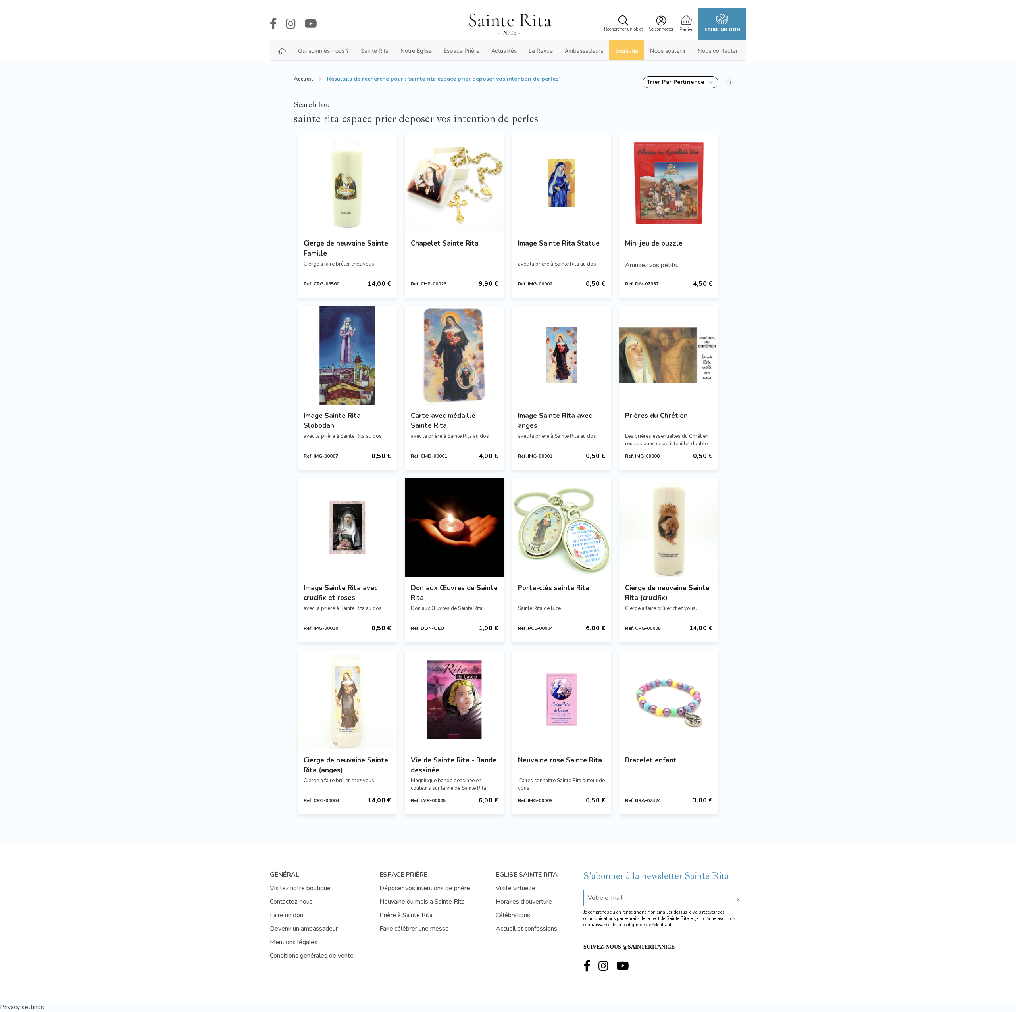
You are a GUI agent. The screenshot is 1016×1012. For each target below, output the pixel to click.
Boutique (626, 50)
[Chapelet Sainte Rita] (454, 183)
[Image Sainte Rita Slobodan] (347, 355)
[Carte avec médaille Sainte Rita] (454, 355)
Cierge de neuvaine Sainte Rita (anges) (346, 765)
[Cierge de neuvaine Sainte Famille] (347, 183)
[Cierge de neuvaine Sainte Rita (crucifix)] (668, 527)
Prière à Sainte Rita (406, 915)
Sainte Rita (375, 50)
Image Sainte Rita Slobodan (332, 420)
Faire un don (722, 29)
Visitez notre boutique (300, 888)
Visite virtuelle (515, 888)
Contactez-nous (291, 901)
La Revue (541, 50)
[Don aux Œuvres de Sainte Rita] (454, 527)
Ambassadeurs (584, 50)
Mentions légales (294, 942)
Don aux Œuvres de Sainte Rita (454, 592)
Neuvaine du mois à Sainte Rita (422, 901)
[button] (680, 82)
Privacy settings (22, 1007)
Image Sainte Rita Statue (559, 243)
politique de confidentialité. (648, 925)
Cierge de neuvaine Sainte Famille (346, 248)
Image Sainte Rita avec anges (555, 420)
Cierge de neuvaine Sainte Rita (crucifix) (667, 592)
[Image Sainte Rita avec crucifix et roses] (347, 527)
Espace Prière (461, 50)
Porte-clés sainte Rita (553, 588)
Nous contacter (718, 50)
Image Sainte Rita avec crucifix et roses (340, 592)
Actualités (504, 50)
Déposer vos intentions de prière (424, 888)
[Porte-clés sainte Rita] (561, 527)
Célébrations (513, 915)
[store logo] (510, 24)
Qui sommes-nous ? (323, 50)
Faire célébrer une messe (414, 928)
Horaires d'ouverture (524, 901)
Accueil (303, 79)
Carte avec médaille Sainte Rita (443, 420)
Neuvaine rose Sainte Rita (560, 760)
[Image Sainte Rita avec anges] (561, 355)
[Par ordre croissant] (729, 82)
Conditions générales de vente (312, 955)
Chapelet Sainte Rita (445, 243)
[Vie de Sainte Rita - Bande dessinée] (454, 699)
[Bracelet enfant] (668, 699)
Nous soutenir (668, 50)
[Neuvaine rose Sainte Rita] (561, 699)
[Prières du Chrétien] (668, 355)
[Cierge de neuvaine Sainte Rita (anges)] (347, 699)
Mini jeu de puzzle (654, 243)
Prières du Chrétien (656, 415)
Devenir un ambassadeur (304, 928)
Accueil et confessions (526, 928)
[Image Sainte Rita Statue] (561, 183)
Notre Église (416, 50)
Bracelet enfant (651, 760)
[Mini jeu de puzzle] (668, 183)
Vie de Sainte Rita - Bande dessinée (453, 765)
